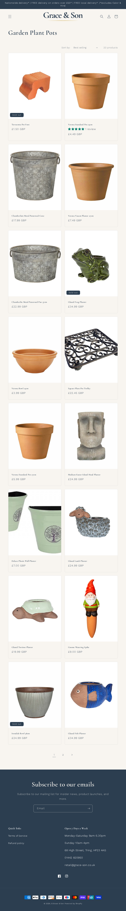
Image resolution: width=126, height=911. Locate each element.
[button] (9, 16)
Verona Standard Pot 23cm (80, 124)
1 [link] (54, 754)
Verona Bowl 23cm (20, 388)
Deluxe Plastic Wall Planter (24, 561)
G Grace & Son (57, 903)
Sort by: (66, 47)
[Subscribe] (88, 808)
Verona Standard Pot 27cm (24, 474)
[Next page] (71, 754)
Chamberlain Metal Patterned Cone (28, 216)
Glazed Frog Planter (77, 302)
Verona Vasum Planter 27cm (81, 216)
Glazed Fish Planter (77, 733)
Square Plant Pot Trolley (79, 388)
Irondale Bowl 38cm (21, 733)
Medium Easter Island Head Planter (84, 474)
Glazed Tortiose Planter (22, 647)
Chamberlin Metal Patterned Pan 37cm (29, 302)
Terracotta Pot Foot (20, 124)
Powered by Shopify (73, 903)
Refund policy (16, 843)
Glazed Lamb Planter (77, 561)
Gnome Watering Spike (78, 647)
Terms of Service (17, 835)
